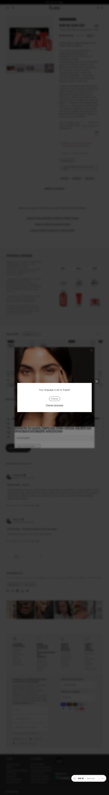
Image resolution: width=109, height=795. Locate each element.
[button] (83, 778)
